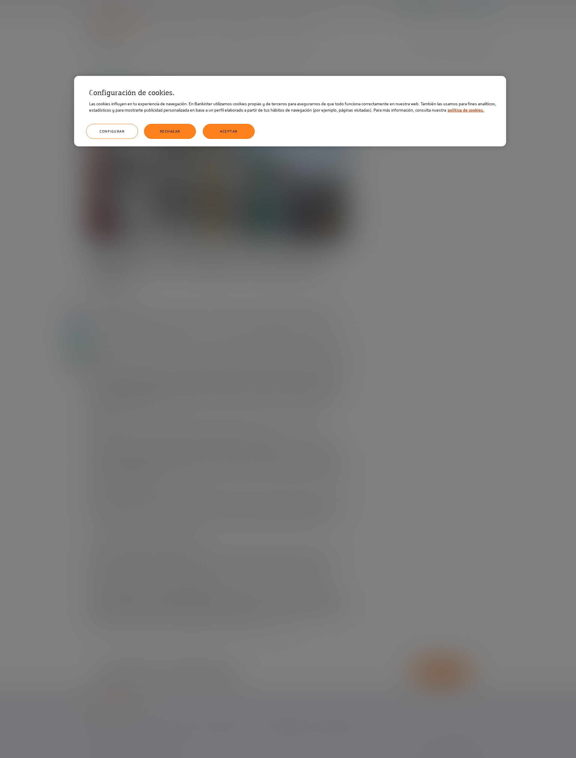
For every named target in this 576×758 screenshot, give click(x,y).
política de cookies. (466, 110)
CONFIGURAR (112, 131)
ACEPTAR (229, 131)
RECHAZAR (170, 131)
